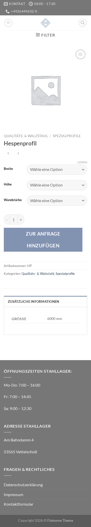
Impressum (13, 494)
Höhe (8, 184)
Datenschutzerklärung (23, 484)
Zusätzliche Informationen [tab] (33, 301)
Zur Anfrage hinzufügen (43, 239)
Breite (8, 169)
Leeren (82, 162)
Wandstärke (13, 200)
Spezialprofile (67, 136)
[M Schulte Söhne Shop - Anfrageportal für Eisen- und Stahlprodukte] (45, 22)
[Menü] (8, 23)
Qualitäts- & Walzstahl (26, 136)
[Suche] (83, 23)
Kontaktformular (18, 504)
